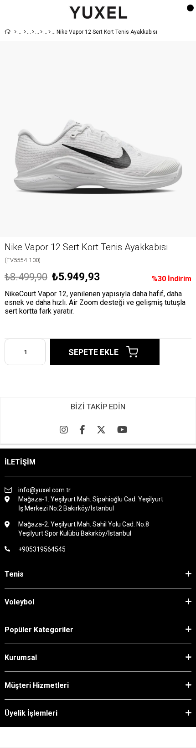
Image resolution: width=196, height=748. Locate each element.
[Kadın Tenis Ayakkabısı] (41, 32)
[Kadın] (25, 32)
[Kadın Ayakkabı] (33, 32)
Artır (39, 352)
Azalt (11, 352)
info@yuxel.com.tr (44, 490)
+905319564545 (42, 549)
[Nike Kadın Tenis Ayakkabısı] (49, 32)
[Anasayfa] (15, 32)
